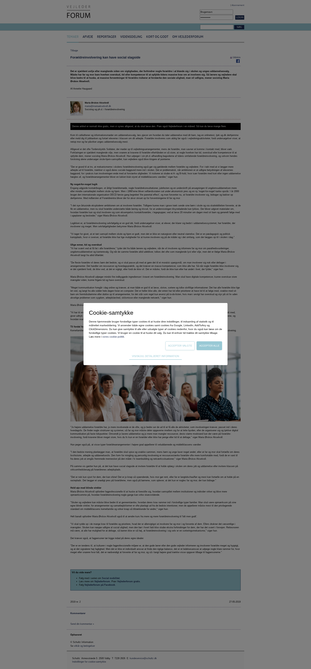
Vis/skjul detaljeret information (155, 356)
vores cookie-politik (113, 336)
